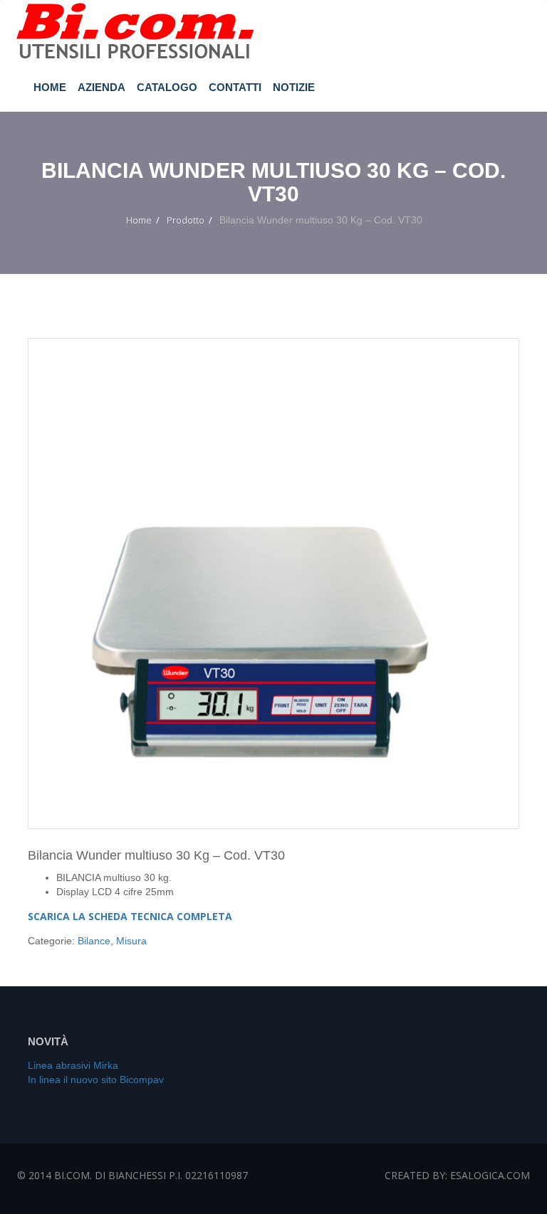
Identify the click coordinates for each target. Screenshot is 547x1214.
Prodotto (185, 219)
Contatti (235, 87)
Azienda (101, 87)
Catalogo (167, 87)
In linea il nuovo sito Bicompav (96, 1079)
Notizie (294, 87)
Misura (131, 940)
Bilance (94, 940)
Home (49, 87)
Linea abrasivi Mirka (73, 1065)
